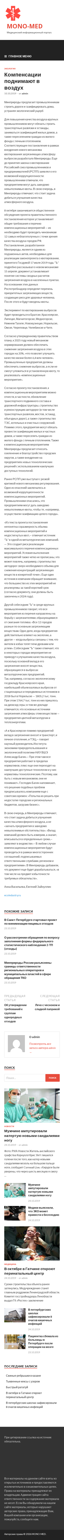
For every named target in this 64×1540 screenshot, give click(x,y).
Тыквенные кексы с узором (23, 1381)
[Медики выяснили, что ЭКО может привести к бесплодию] (15, 1219)
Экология (10, 69)
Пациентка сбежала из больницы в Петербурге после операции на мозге (43, 1341)
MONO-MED (25, 26)
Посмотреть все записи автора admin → (42, 1047)
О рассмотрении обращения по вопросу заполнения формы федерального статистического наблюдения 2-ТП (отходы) (31, 943)
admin (25, 93)
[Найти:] (32, 1078)
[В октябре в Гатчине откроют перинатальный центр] (32, 1261)
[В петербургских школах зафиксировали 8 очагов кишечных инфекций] (15, 1321)
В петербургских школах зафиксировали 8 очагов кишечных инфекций (40, 1316)
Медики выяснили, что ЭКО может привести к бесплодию (43, 1211)
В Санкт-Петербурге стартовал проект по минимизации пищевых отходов (30, 921)
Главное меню (20, 56)
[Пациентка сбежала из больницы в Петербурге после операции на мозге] (15, 1348)
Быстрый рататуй (17, 1387)
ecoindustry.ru (12, 895)
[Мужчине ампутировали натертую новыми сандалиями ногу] (32, 1123)
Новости (9, 1126)
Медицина (10, 1264)
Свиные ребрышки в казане (23, 1375)
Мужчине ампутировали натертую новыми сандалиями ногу (32, 1135)
